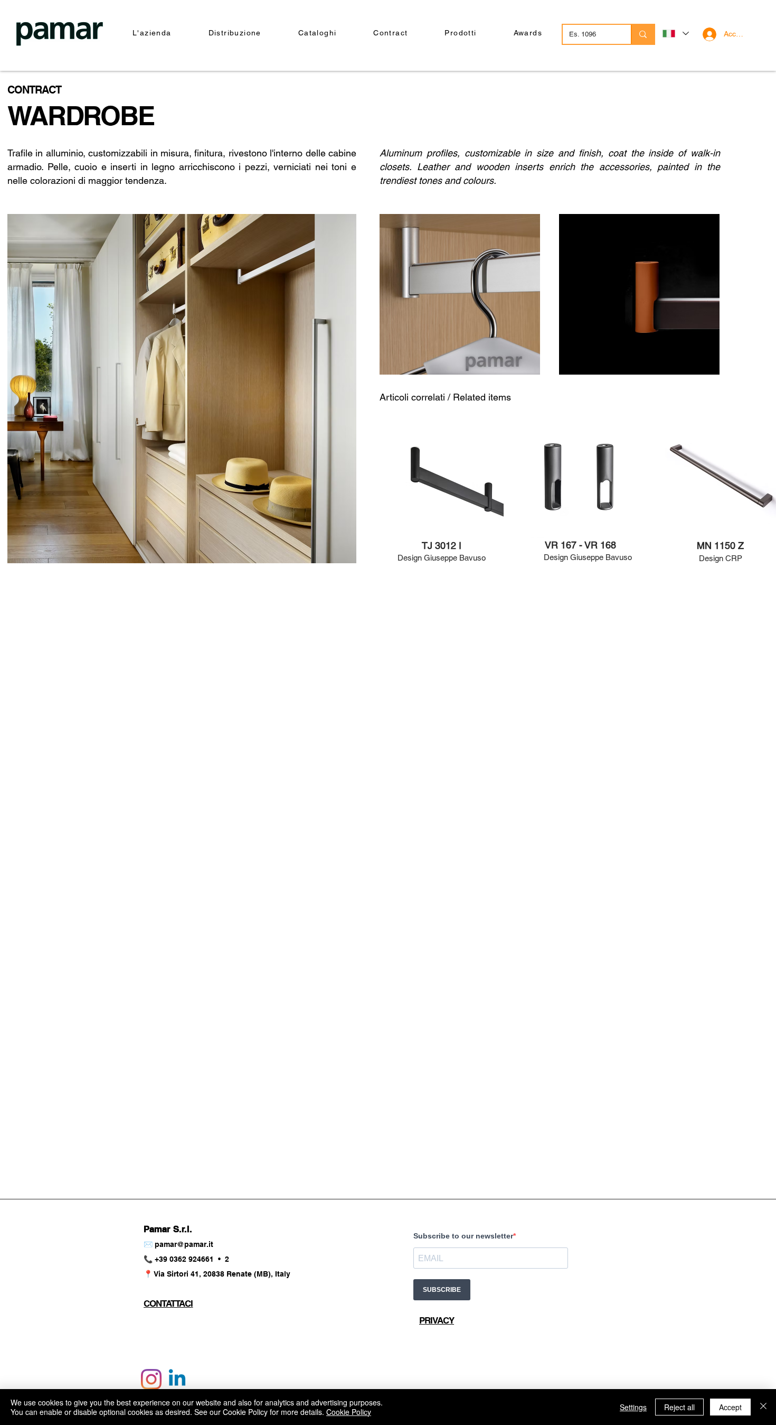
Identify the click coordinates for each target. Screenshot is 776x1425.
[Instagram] (151, 1379)
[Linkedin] (177, 1379)
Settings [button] (633, 1407)
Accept (730, 1407)
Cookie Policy (348, 1412)
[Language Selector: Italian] (675, 33)
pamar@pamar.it (184, 1244)
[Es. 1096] (642, 34)
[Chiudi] (763, 1407)
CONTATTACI (168, 1303)
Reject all (679, 1407)
